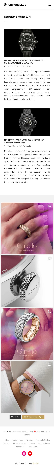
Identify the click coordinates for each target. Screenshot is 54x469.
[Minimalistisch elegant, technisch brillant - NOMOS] (27, 281)
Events (32, 443)
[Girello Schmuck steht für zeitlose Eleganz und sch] (27, 334)
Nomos (6, 443)
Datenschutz (33, 446)
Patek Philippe (17, 440)
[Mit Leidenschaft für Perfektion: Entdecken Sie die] (27, 387)
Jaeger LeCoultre (43, 440)
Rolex (6, 440)
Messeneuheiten (19, 443)
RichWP (36, 463)
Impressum (20, 446)
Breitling (30, 440)
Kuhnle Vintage (44, 443)
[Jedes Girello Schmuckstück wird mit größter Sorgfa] (27, 228)
